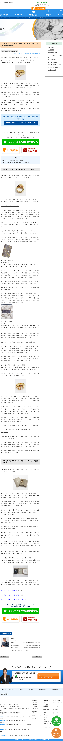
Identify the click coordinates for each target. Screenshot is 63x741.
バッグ (45, 719)
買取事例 (55, 710)
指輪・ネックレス (47, 724)
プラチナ (46, 716)
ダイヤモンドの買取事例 (54, 67)
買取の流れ (19, 14)
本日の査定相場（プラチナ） (46, 706)
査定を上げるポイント (36, 712)
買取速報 (34, 719)
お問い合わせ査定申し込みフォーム (57, 702)
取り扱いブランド (36, 716)
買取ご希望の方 (36, 700)
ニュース (55, 707)
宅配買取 (35, 706)
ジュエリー (46, 718)
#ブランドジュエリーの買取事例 (21, 54)
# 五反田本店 (37, 54)
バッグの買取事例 (52, 59)
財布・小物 (46, 721)
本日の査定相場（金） (46, 701)
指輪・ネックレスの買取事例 (55, 65)
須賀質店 (8, 701)
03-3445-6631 (41, 3)
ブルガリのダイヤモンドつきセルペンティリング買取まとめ (15, 162)
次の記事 (37, 657)
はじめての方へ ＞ (44, 689)
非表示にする (22, 158)
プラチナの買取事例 (52, 52)
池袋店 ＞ (22, 689)
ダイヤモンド (47, 727)
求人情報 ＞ (32, 689)
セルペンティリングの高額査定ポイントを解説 (12, 160)
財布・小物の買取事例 (53, 62)
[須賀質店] (8, 4)
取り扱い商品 (46, 710)
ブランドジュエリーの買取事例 (55, 56)
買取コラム (56, 713)
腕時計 (45, 712)
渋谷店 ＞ (12, 689)
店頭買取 (35, 704)
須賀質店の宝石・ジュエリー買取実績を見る (20, 123)
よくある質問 (36, 708)
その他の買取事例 (52, 70)
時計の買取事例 (51, 47)
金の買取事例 (51, 50)
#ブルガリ (31, 54)
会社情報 (55, 716)
